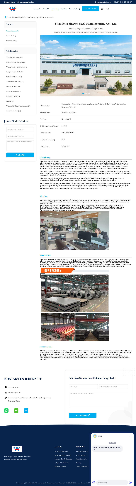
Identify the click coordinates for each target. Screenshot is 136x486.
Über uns (55, 9)
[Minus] (130, 436)
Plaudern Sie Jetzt (90, 9)
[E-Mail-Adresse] (29, 412)
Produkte (46, 9)
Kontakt (64, 9)
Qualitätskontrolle (11, 41)
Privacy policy (20, 483)
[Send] (130, 482)
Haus (8, 17)
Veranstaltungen (74, 9)
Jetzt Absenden (82, 415)
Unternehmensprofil (12, 31)
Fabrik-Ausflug (11, 36)
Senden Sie (20, 155)
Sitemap (78, 463)
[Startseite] (12, 9)
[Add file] (93, 482)
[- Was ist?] (9, 412)
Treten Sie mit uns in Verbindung (82, 467)
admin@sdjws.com (14, 392)
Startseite (37, 9)
